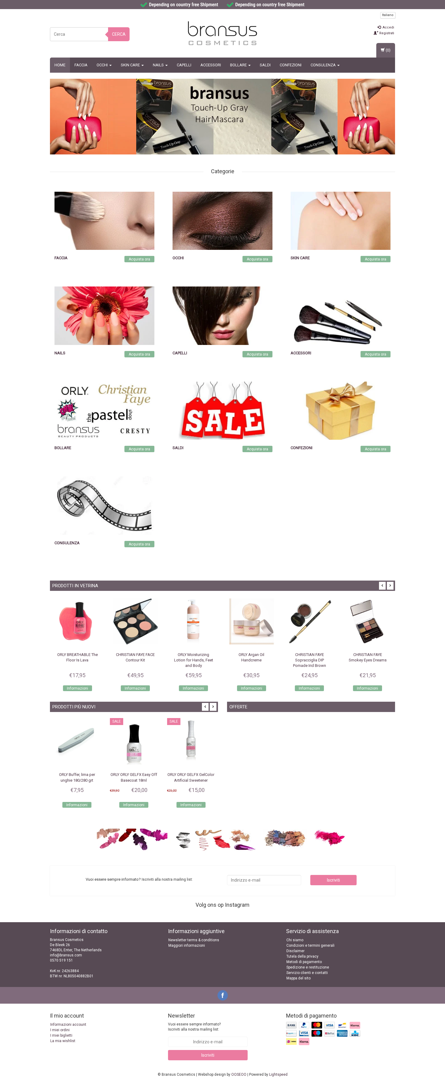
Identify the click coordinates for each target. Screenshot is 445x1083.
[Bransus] (237, 116)
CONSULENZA (324, 65)
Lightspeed (278, 1074)
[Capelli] (222, 315)
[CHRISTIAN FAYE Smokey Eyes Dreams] (309, 621)
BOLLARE (239, 65)
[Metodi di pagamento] (323, 1034)
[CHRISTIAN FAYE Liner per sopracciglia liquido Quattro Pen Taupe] (367, 621)
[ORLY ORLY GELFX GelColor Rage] (191, 742)
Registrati (386, 33)
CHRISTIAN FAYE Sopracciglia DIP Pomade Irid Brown (251, 660)
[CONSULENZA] (104, 505)
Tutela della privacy (302, 956)
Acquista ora (139, 259)
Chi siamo (294, 940)
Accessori (210, 65)
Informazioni (77, 688)
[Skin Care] (341, 220)
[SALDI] (222, 410)
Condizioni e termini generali (310, 945)
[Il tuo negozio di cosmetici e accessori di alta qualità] (222, 33)
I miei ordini (60, 1030)
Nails (159, 65)
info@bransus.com (66, 955)
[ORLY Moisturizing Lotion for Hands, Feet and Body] (135, 621)
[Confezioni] (341, 410)
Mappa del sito (298, 978)
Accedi (388, 27)
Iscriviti (333, 880)
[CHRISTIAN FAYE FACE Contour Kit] (77, 621)
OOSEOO (238, 1074)
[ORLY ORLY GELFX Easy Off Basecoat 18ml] (77, 742)
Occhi (103, 65)
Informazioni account (68, 1024)
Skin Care (131, 65)
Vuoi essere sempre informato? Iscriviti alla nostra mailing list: (194, 1027)
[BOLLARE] (104, 410)
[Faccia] (104, 220)
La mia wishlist (62, 1041)
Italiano (388, 15)
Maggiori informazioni (186, 945)
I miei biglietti (61, 1035)
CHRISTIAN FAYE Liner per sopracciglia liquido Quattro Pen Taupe (367, 660)
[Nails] (104, 315)
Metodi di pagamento (304, 962)
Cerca (119, 34)
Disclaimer (295, 951)
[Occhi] (222, 220)
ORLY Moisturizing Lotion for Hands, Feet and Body (135, 660)
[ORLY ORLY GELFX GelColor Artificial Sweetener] (134, 742)
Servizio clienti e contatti (307, 973)
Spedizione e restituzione (307, 967)
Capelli (184, 65)
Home (59, 65)
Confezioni (291, 65)
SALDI (265, 65)
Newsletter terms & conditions (193, 940)
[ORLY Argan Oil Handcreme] (193, 621)
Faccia (80, 65)
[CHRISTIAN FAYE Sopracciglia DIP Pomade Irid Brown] (251, 621)
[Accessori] (341, 315)
